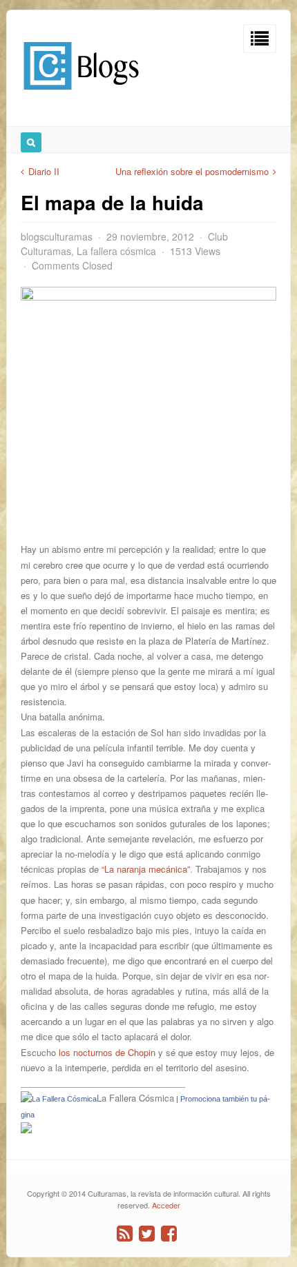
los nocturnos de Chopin (107, 1052)
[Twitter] (147, 1233)
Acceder (166, 1204)
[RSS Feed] (125, 1233)
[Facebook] (169, 1233)
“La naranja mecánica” (146, 868)
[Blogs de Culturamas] (81, 95)
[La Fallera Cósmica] (26, 1129)
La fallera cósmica (116, 251)
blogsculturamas (57, 236)
